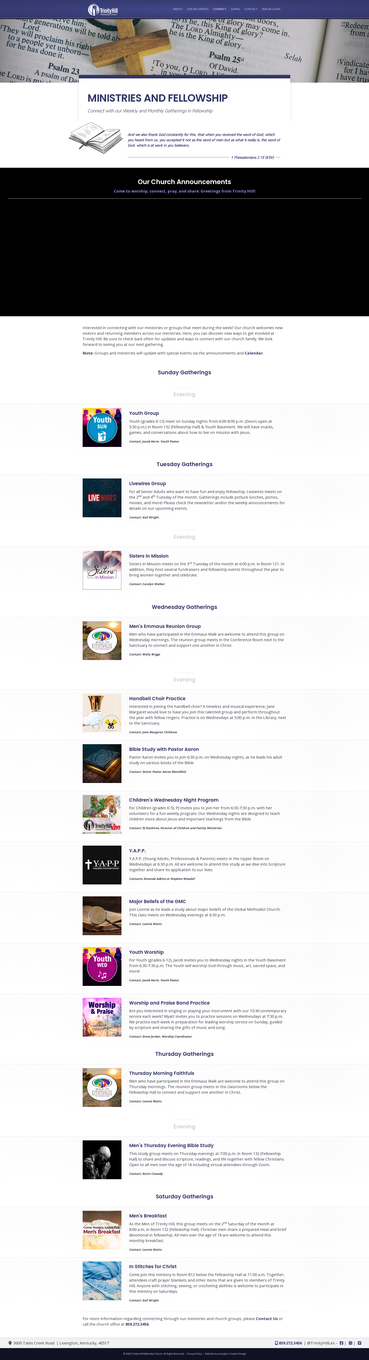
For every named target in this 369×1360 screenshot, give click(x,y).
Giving (235, 9)
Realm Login (271, 9)
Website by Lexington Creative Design (225, 1353)
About (178, 9)
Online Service (198, 9)
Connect (219, 9)
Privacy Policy (194, 1353)
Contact (250, 9)
